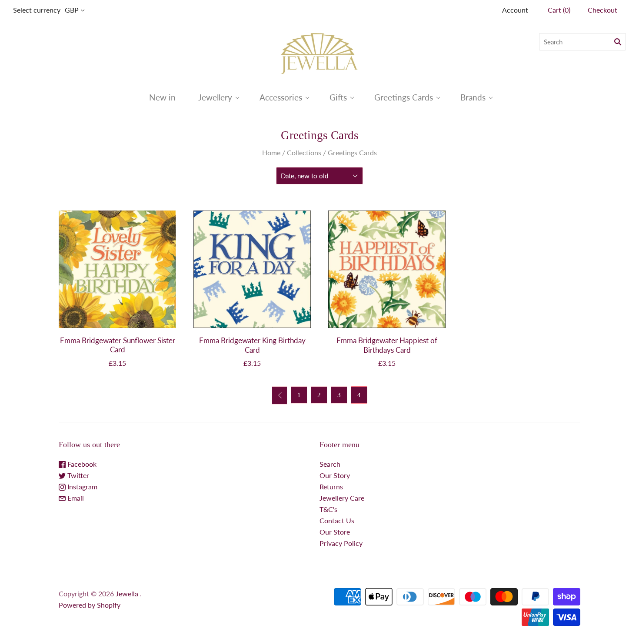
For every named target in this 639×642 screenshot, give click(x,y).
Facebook (81, 464)
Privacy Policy (341, 543)
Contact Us (337, 520)
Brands (473, 97)
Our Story (335, 475)
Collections (304, 152)
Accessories (281, 97)
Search (330, 464)
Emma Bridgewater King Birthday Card (252, 345)
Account (515, 10)
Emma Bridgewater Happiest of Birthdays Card (386, 345)
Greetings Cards (403, 97)
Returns (331, 486)
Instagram (81, 486)
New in (162, 97)
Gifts (338, 97)
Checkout (602, 10)
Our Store (335, 532)
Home (271, 152)
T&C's (328, 509)
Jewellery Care (342, 498)
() (559, 10)
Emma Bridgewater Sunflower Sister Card (117, 345)
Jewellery (215, 97)
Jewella (128, 593)
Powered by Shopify (89, 605)
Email (75, 498)
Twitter (77, 475)
